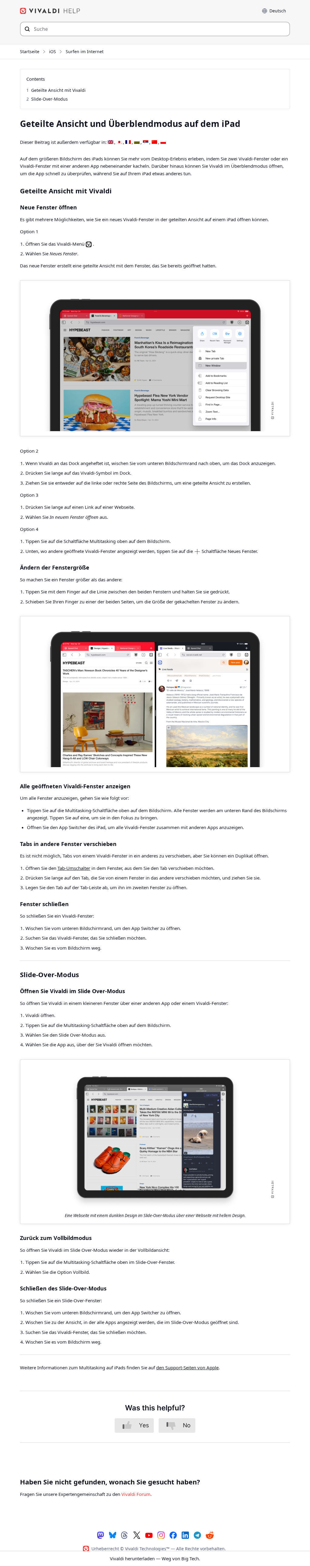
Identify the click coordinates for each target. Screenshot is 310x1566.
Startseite (29, 51)
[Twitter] (136, 1535)
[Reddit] (209, 1535)
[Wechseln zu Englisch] (110, 142)
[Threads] (124, 1535)
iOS (52, 51)
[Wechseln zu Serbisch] (145, 142)
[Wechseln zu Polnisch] (163, 142)
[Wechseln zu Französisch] (128, 142)
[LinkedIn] (185, 1535)
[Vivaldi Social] (100, 1535)
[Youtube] (148, 1535)
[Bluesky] (112, 1535)
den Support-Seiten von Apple (187, 1367)
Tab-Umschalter (74, 868)
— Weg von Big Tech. (155, 1558)
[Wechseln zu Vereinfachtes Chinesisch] (154, 142)
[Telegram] (197, 1535)
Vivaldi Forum (135, 1494)
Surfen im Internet (85, 51)
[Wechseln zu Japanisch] (119, 142)
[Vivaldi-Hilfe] (50, 11)
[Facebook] (173, 1535)
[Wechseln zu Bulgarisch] (137, 142)
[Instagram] (161, 1535)
